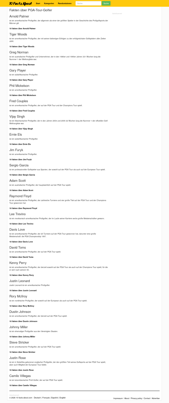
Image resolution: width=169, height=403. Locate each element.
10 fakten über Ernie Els (20, 144)
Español (54, 397)
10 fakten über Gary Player (21, 80)
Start (38, 3)
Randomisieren (65, 3)
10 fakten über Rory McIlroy (21, 306)
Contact (147, 398)
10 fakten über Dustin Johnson (23, 321)
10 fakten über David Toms (21, 257)
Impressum (118, 398)
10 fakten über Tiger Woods (21, 46)
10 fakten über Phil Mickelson (22, 95)
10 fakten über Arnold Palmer (22, 28)
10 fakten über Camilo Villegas (23, 385)
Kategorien (49, 3)
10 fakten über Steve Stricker (22, 352)
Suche (106, 3)
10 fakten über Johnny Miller (22, 336)
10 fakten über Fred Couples (22, 110)
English (63, 397)
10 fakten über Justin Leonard (23, 290)
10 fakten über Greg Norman (22, 64)
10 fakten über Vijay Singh (21, 128)
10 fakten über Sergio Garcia (22, 174)
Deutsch (37, 397)
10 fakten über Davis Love (21, 241)
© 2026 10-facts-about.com (20, 397)
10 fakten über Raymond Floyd (23, 208)
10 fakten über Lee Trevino (21, 223)
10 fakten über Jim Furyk (20, 159)
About (126, 398)
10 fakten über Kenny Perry (21, 275)
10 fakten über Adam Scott (21, 190)
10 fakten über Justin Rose (21, 370)
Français (46, 397)
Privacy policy (136, 398)
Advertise (156, 398)
